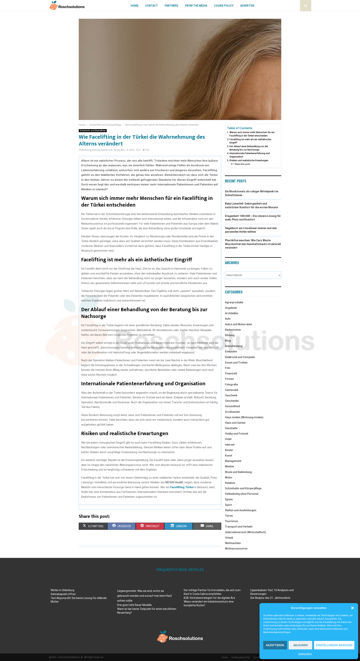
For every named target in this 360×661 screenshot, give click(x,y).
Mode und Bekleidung (238, 472)
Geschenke (232, 400)
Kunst (228, 455)
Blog (228, 340)
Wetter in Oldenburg (62, 590)
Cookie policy (305, 654)
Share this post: (242, 164)
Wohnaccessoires (236, 548)
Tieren (229, 515)
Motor (228, 477)
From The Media (196, 5)
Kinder (229, 450)
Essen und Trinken (236, 362)
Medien (229, 466)
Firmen (229, 378)
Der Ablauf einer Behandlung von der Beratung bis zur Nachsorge (249, 148)
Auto (228, 318)
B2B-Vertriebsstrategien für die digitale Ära (209, 597)
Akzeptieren (275, 645)
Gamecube (231, 389)
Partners (171, 5)
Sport (228, 504)
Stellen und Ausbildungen (240, 510)
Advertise (247, 5)
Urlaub (229, 537)
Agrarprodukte (234, 302)
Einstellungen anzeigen (334, 645)
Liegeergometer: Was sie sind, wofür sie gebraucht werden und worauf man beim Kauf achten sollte (144, 595)
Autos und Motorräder (238, 324)
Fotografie (231, 384)
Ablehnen (300, 645)
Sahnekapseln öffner (63, 594)
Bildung (230, 335)
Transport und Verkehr (239, 526)
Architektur (231, 313)
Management (233, 460)
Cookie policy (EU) (240, 657)
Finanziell (231, 373)
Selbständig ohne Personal (241, 493)
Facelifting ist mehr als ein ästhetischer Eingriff (250, 141)
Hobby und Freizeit (236, 433)
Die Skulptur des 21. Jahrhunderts (270, 597)
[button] (352, 608)
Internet (229, 444)
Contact (151, 5)
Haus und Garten (235, 422)
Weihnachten (233, 543)
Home (134, 5)
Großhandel (232, 411)
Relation (230, 482)
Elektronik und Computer (240, 357)
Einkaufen (231, 351)
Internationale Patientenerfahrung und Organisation (250, 155)
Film (227, 367)
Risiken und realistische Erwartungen (249, 160)
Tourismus (231, 521)
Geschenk (231, 395)
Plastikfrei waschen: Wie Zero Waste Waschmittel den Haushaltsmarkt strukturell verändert (253, 244)
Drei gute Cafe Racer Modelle (134, 604)
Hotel (228, 439)
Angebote (231, 307)
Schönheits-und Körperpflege (93, 131)
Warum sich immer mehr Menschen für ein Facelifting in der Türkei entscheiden (252, 134)
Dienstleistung (234, 346)
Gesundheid (232, 406)
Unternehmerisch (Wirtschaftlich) (245, 532)
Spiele (229, 499)
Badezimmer (233, 329)
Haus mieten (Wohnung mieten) (244, 417)
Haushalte (231, 428)
